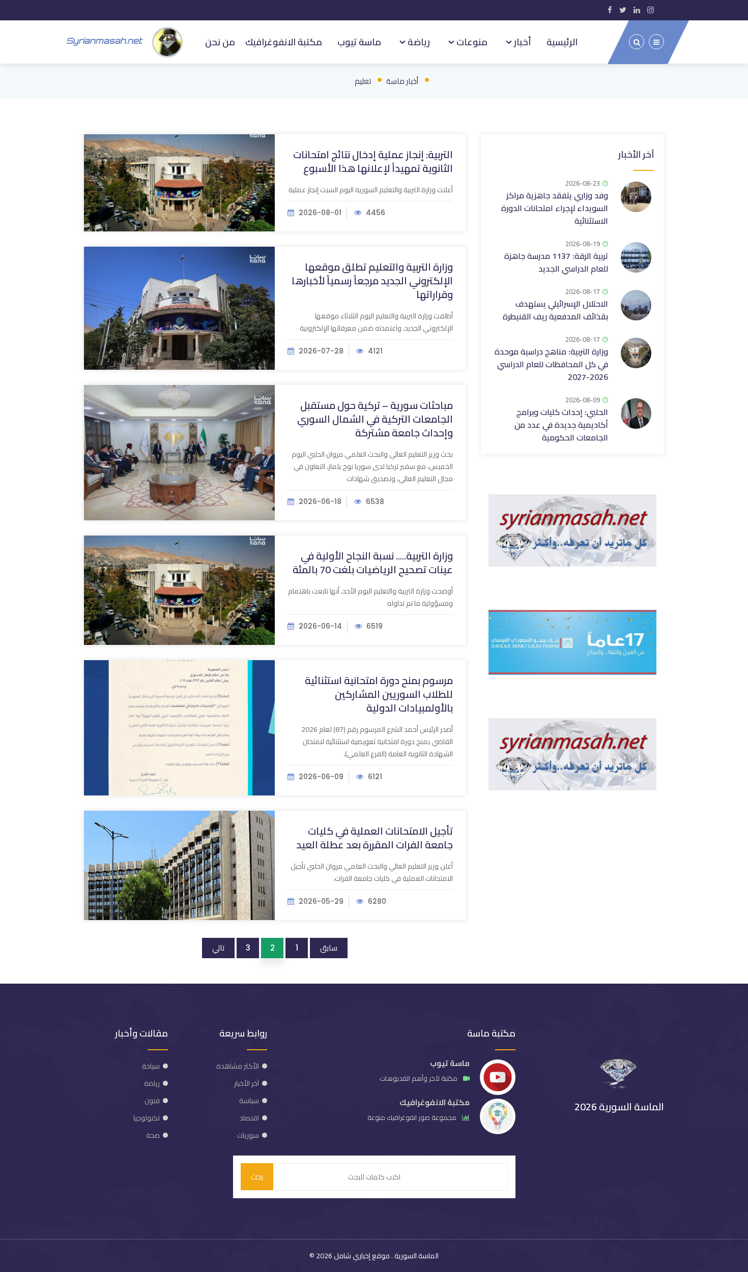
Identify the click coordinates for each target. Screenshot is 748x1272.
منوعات (470, 41)
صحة (153, 1135)
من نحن (220, 41)
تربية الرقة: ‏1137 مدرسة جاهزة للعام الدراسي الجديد (556, 262)
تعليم (363, 81)
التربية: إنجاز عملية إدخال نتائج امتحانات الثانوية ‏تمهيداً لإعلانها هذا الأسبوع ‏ (373, 161)
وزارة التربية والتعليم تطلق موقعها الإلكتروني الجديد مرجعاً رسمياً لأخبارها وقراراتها (372, 280)
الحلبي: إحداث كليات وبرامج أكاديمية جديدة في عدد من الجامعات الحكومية (561, 424)
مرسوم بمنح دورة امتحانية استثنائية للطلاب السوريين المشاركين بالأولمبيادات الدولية (379, 694)
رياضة (418, 41)
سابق (328, 947)
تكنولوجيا (146, 1118)
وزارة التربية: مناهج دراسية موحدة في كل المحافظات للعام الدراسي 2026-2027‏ (551, 364)
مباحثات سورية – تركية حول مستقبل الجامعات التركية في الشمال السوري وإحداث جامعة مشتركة (375, 419)
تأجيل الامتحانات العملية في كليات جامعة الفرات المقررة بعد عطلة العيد (374, 837)
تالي (218, 947)
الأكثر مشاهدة (237, 1066)
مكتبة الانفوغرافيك (283, 41)
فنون (152, 1100)
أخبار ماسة (402, 81)
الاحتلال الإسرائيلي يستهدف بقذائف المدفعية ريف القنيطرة (555, 310)
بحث (257, 1176)
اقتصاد (249, 1118)
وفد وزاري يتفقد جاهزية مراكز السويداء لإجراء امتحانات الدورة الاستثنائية (554, 208)
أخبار (521, 41)
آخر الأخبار (636, 154)
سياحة (151, 1066)
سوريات (248, 1135)
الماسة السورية (416, 1255)
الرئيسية (562, 41)
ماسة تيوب (359, 41)
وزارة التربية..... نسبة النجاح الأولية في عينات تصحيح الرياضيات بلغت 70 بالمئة (373, 562)
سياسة (249, 1100)
